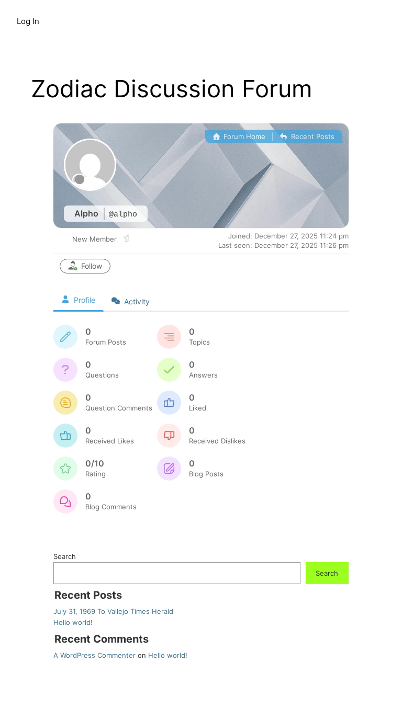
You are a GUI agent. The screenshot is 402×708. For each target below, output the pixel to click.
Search (64, 556)
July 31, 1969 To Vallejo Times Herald (113, 611)
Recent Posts (311, 136)
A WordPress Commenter (94, 655)
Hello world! (73, 622)
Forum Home (243, 136)
